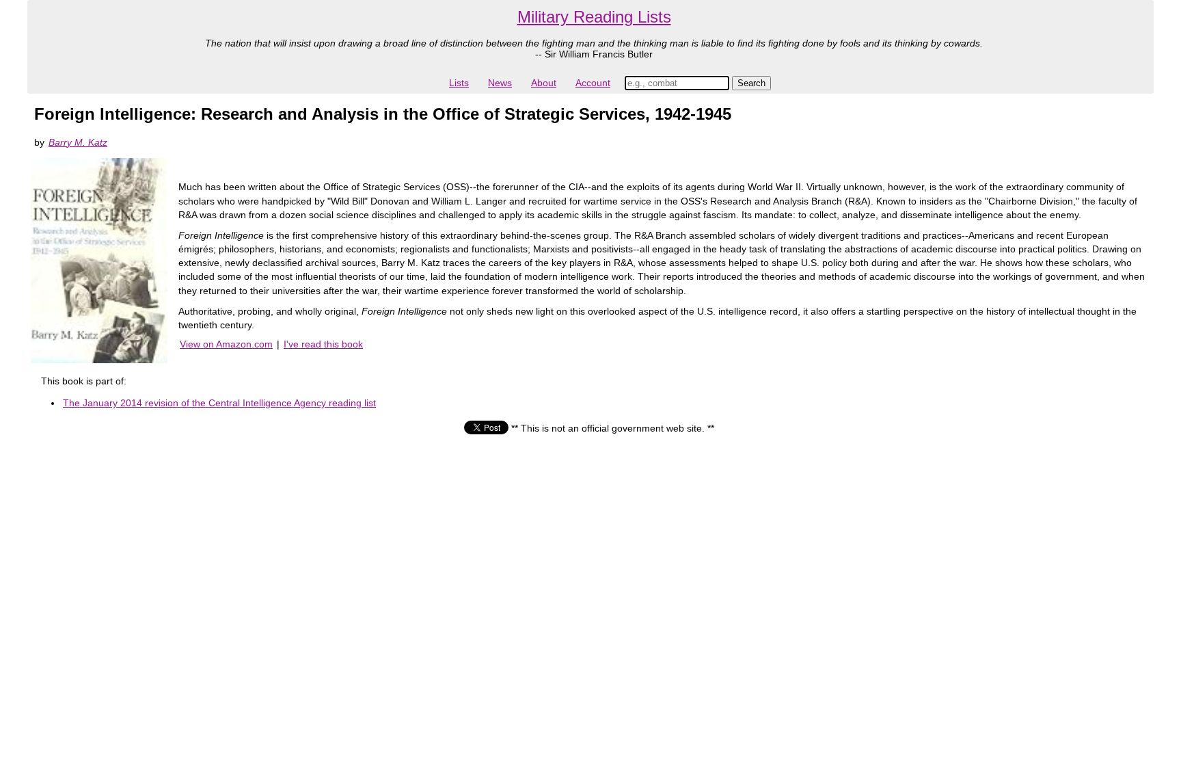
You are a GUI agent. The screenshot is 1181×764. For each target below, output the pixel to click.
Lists (459, 82)
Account (592, 82)
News (500, 82)
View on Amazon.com (226, 344)
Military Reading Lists (594, 17)
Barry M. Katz (78, 142)
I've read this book (323, 344)
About (543, 82)
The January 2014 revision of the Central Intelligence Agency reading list (219, 402)
